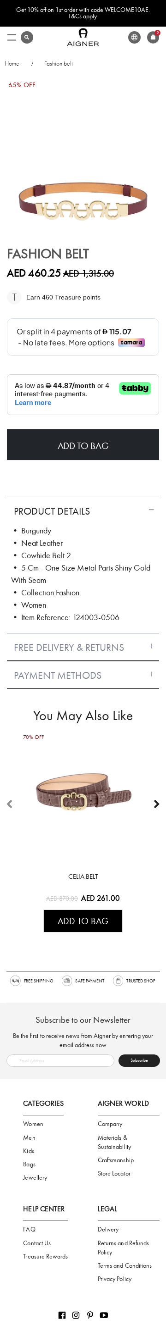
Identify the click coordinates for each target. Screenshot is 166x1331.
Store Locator (114, 1173)
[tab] (83, 507)
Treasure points (77, 297)
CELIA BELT (83, 876)
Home (12, 63)
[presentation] (156, 804)
